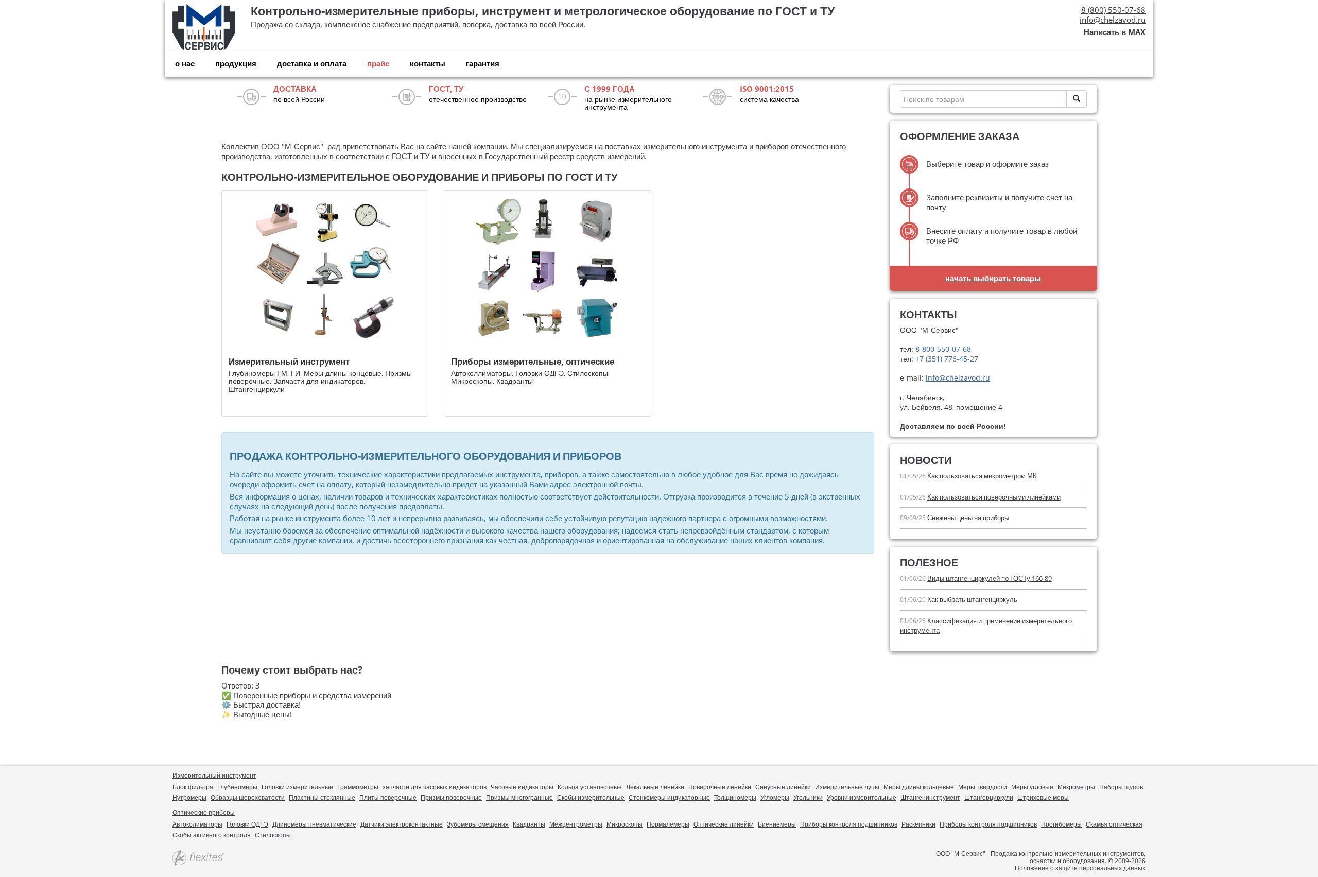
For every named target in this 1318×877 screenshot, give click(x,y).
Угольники (808, 797)
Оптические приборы (203, 812)
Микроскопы (624, 824)
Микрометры (1076, 787)
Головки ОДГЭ (247, 824)
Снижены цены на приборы (968, 517)
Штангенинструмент (930, 797)
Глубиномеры (237, 787)
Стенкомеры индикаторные (669, 797)
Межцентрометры (575, 824)
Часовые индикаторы (522, 787)
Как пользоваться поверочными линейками (994, 497)
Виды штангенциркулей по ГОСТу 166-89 (989, 578)
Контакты (427, 63)
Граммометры (357, 787)
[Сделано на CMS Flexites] (198, 858)
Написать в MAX (1115, 32)
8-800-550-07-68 (942, 349)
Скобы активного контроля (211, 835)
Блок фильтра (192, 787)
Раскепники (918, 824)
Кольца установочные (590, 787)
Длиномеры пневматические (314, 824)
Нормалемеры (668, 824)
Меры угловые (1032, 787)
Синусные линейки (783, 787)
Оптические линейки (723, 824)
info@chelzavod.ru (1113, 19)
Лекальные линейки (655, 787)
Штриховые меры (1043, 797)
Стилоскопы (273, 835)
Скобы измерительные (591, 797)
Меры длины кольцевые (918, 787)
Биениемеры (777, 824)
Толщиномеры (735, 797)
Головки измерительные (297, 787)
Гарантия (482, 63)
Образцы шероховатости (248, 797)
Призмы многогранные (519, 797)
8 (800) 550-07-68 (1113, 10)
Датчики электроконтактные (401, 824)
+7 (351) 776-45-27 (945, 359)
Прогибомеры (1061, 824)
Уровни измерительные (861, 797)
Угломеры (774, 797)
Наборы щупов (1121, 787)
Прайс (378, 63)
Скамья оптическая (1114, 824)
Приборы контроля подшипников (848, 824)
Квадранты (529, 824)
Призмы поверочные (451, 797)
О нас (185, 63)
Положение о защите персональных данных (1080, 868)
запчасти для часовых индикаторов (435, 787)
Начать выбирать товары (993, 278)
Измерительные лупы (847, 787)
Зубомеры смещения (478, 824)
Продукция (235, 63)
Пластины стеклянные (322, 797)
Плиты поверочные (388, 797)
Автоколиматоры (197, 824)
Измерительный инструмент (214, 775)
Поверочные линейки (719, 787)
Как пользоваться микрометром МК (982, 475)
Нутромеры (189, 797)
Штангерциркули (988, 797)
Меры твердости (982, 787)
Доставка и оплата (311, 63)
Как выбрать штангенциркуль (972, 599)
